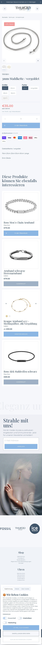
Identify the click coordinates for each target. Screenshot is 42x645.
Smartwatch (21, 578)
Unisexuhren (21, 580)
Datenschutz (21, 556)
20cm (13, 88)
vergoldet (34, 88)
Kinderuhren (21, 577)
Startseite (5, 17)
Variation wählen (21, 334)
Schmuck (11, 17)
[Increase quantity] (37, 119)
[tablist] (17, 589)
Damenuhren (21, 573)
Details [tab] (17, 589)
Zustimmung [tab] (8, 589)
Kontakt (21, 563)
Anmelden (21, 446)
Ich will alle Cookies (21, 627)
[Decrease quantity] (5, 119)
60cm (5, 98)
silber (25, 88)
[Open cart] (37, 8)
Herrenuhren (21, 575)
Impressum (21, 558)
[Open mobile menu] (4, 8)
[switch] (5, 618)
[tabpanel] (21, 608)
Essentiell (12, 618)
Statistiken (27, 618)
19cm (5, 88)
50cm (13, 93)
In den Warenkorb (21, 125)
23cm (5, 93)
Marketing (12, 622)
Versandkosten (21, 560)
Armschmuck (20, 17)
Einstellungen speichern (21, 633)
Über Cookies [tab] (25, 589)
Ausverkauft (21, 283)
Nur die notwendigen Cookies (21, 639)
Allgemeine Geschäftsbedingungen (21, 561)
